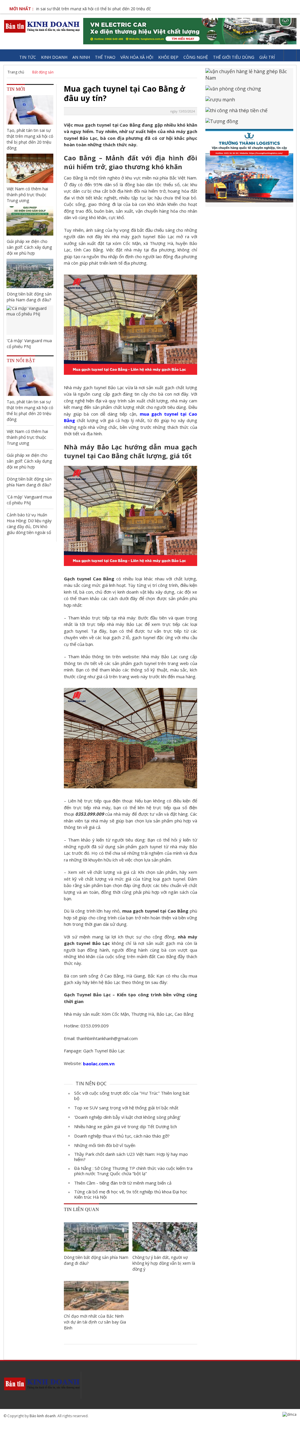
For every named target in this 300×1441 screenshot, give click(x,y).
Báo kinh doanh (43, 1415)
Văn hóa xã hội (136, 57)
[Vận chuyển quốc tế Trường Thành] (249, 168)
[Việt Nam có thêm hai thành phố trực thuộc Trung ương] (29, 168)
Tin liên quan (81, 1209)
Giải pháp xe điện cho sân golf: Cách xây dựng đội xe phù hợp (29, 247)
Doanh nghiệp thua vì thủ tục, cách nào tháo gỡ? (122, 1135)
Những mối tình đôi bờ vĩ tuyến (104, 1145)
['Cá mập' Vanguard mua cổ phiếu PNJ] (29, 320)
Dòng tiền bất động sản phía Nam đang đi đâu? (96, 1260)
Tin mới (16, 89)
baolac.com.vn (99, 1064)
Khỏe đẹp (168, 57)
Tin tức (27, 57)
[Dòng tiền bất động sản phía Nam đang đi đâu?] (96, 1237)
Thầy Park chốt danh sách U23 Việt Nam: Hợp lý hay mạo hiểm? (131, 1156)
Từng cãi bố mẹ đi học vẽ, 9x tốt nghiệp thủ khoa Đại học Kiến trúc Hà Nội (130, 1194)
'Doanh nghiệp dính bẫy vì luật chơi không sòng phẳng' (127, 1117)
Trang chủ (16, 72)
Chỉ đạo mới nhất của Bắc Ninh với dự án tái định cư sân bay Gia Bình (95, 1322)
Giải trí (267, 57)
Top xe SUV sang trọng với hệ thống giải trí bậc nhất (126, 1107)
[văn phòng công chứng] (249, 90)
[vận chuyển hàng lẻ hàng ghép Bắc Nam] (249, 76)
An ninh (81, 57)
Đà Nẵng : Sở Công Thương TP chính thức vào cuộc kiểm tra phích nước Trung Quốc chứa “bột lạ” (133, 1170)
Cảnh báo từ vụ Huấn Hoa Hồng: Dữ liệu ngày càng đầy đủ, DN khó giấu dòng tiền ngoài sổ (29, 523)
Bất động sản (43, 72)
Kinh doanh (54, 57)
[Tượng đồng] (249, 123)
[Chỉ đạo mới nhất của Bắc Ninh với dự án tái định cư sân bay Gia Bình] (96, 1295)
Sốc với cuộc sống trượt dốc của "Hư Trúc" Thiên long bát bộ (132, 1095)
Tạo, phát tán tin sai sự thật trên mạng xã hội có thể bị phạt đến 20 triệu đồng (30, 139)
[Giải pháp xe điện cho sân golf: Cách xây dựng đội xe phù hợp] (29, 221)
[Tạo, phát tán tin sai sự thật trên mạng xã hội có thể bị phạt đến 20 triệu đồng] (29, 110)
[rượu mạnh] (249, 101)
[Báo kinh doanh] (42, 26)
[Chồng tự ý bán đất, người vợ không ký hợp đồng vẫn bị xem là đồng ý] (164, 1237)
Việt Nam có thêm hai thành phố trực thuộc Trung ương (27, 194)
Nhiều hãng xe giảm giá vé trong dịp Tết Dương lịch (125, 1126)
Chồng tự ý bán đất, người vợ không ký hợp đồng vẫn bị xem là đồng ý (163, 1263)
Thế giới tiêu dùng (233, 57)
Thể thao (105, 57)
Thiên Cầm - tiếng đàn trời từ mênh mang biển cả (122, 1182)
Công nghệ (195, 57)
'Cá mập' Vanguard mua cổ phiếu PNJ (29, 343)
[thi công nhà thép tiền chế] (249, 112)
